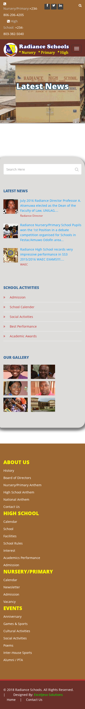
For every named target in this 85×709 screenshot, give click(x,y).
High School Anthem (18, 492)
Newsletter (11, 587)
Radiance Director (31, 215)
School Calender (19, 307)
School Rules (13, 543)
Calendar (10, 521)
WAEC (24, 264)
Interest (9, 550)
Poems (8, 645)
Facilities (10, 536)
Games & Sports (15, 624)
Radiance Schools (28, 690)
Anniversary (12, 616)
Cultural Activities (16, 631)
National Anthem (16, 499)
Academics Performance (21, 558)
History (8, 470)
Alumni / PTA (13, 660)
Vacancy (9, 601)
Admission (15, 297)
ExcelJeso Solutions (48, 695)
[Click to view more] (15, 372)
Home (11, 699)
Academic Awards (21, 336)
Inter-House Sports (17, 652)
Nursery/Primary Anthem (22, 485)
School (8, 529)
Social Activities (19, 317)
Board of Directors (17, 478)
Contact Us (11, 507)
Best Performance (21, 326)
